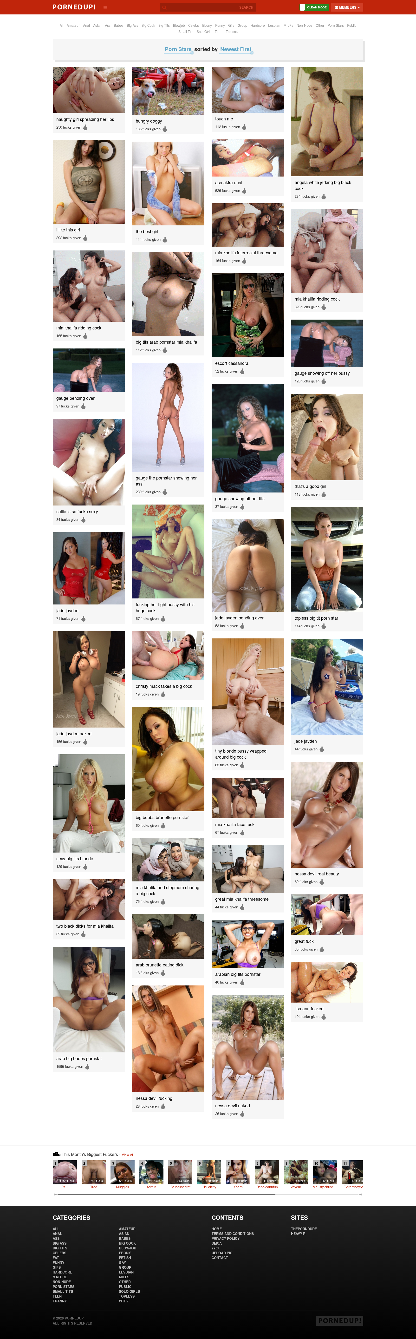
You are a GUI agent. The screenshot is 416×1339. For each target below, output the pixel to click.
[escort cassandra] (248, 315)
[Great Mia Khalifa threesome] (248, 869)
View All (128, 1154)
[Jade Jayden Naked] (89, 679)
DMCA (217, 1243)
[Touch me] (248, 90)
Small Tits (185, 31)
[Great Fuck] (327, 914)
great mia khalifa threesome (242, 899)
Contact (220, 1257)
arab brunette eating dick (159, 965)
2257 (215, 1248)
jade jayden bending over (239, 618)
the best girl (147, 231)
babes (119, 25)
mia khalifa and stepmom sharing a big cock (167, 890)
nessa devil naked (232, 1106)
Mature (60, 1276)
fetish (125, 1257)
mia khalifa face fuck (234, 824)
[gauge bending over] (89, 370)
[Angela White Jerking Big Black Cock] (327, 121)
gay (122, 1262)
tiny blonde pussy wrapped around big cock (240, 754)
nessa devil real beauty (317, 874)
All (61, 25)
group (242, 25)
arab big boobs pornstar (79, 1058)
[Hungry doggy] (168, 91)
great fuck (304, 941)
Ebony (207, 25)
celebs (193, 25)
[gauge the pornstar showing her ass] (168, 417)
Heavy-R (298, 1233)
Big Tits (164, 25)
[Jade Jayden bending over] (248, 565)
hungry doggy (149, 121)
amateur (73, 25)
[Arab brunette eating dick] (168, 936)
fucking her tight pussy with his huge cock (165, 607)
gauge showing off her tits (240, 498)
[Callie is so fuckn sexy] (89, 462)
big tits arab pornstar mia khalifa (166, 342)
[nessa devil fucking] (168, 1038)
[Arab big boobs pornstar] (89, 999)
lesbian (274, 25)
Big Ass (132, 25)
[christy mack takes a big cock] (168, 655)
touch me (224, 119)
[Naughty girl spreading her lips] (89, 90)
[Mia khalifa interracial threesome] (248, 225)
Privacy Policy (226, 1238)
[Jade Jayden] (89, 568)
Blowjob (179, 25)
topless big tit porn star (316, 618)
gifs (231, 25)
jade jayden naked (73, 733)
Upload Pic (222, 1252)
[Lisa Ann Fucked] (327, 982)
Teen (218, 31)
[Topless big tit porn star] (327, 559)
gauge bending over (75, 398)
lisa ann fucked (309, 1008)
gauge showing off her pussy (322, 373)
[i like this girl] (89, 182)
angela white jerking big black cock (323, 185)
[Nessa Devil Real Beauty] (327, 815)
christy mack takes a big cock (164, 686)
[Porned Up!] (74, 7)
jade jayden (67, 610)
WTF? (124, 1301)
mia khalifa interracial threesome (246, 252)
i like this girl (68, 230)
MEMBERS (347, 7)
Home (217, 1228)
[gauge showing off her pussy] (327, 343)
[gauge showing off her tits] (248, 438)
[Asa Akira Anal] (248, 158)
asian (97, 25)
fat (56, 1257)
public (351, 25)
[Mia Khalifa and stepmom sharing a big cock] (168, 859)
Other (320, 25)
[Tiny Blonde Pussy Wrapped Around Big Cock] (248, 691)
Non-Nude (304, 25)
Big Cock (148, 25)
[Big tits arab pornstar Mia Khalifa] (168, 294)
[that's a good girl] (327, 437)
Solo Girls (204, 31)
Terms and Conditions (233, 1233)
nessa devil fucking (154, 1098)
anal (86, 25)
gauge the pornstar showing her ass (166, 481)
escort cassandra (231, 363)
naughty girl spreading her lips (85, 119)
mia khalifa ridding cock (317, 299)
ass (107, 25)
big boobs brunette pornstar (162, 817)
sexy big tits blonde (74, 858)
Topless (232, 31)
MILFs (288, 25)
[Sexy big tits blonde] (89, 803)
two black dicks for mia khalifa (85, 926)
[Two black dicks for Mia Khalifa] (89, 899)
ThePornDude (304, 1228)
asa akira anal (228, 182)
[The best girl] (168, 183)
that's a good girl (310, 486)
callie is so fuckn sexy (77, 511)
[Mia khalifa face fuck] (248, 798)
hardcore (258, 25)
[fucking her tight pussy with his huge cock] (168, 551)
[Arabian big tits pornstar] (248, 944)
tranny (60, 1301)
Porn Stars (336, 25)
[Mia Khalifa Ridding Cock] (327, 251)
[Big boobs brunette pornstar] (168, 759)
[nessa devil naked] (248, 1047)
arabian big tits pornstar (237, 974)
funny (220, 25)
